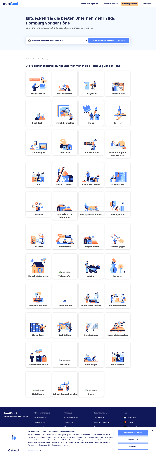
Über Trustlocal (99, 417)
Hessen (35, 59)
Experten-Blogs (39, 422)
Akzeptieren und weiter (133, 432)
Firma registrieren (129, 4)
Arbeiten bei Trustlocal (101, 422)
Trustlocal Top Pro (70, 422)
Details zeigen (33, 451)
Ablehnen (132, 446)
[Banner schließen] (152, 430)
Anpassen (131, 439)
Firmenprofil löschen (71, 417)
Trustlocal (28, 59)
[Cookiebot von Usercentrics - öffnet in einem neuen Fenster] (13, 450)
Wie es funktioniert (40, 417)
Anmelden (147, 4)
